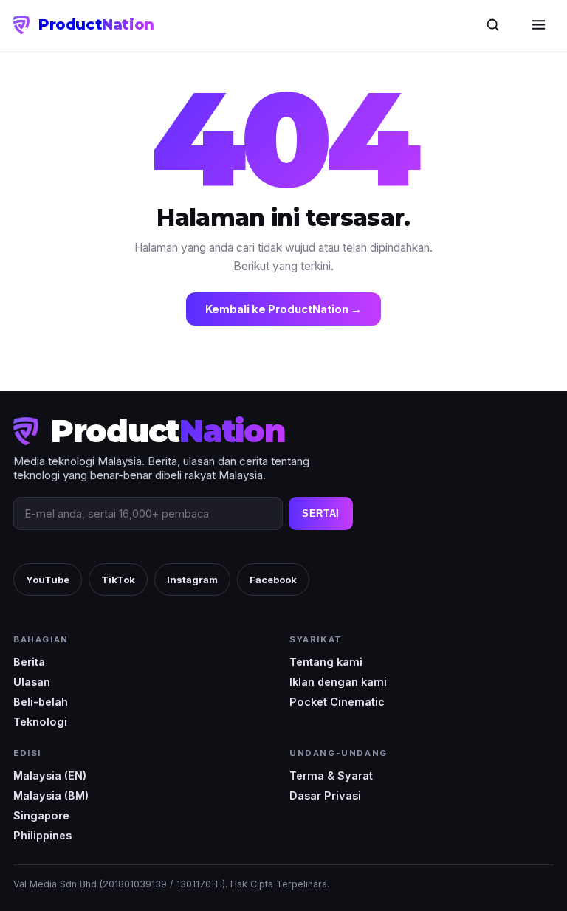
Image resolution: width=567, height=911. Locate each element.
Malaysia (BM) (51, 795)
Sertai (321, 513)
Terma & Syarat (331, 775)
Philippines (42, 835)
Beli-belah (40, 701)
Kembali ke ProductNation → (283, 309)
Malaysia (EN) (49, 775)
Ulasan (31, 681)
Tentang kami (325, 662)
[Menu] (538, 24)
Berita (29, 662)
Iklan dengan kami (338, 681)
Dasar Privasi (325, 795)
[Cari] (492, 24)
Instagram (192, 579)
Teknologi (40, 721)
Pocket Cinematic (337, 701)
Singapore (41, 815)
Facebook (273, 579)
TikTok (118, 579)
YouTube (47, 579)
